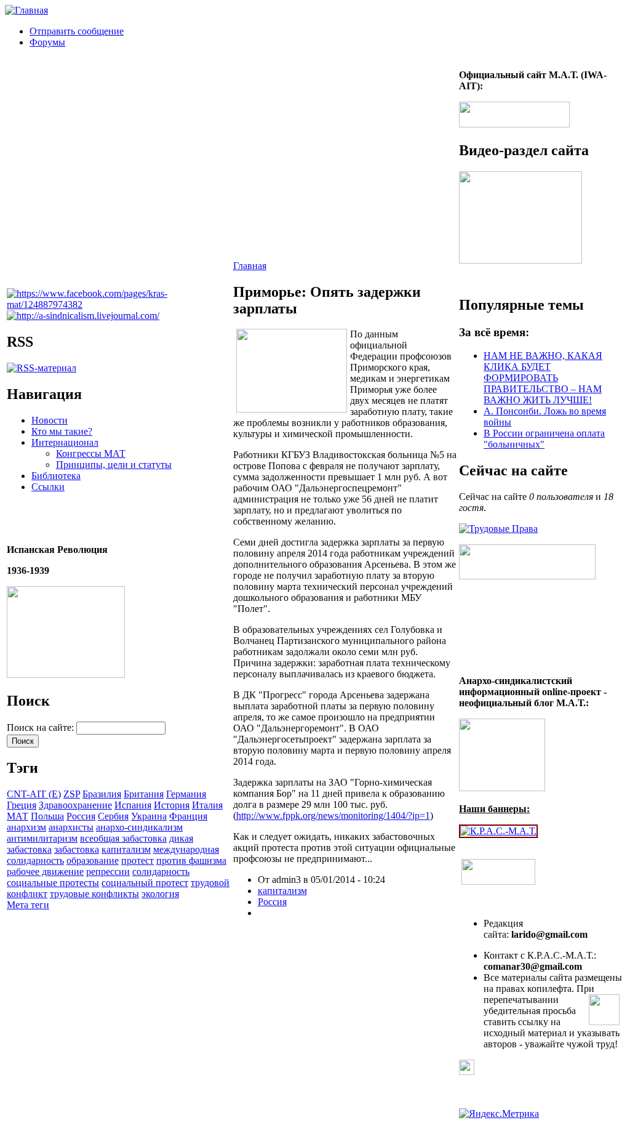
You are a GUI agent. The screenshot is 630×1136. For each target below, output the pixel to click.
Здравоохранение (75, 805)
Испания (132, 805)
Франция (188, 816)
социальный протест (145, 882)
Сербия (113, 816)
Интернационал (64, 442)
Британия (144, 794)
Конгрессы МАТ (91, 453)
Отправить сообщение (77, 31)
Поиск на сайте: (41, 727)
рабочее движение (45, 871)
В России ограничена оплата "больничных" (544, 438)
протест (137, 860)
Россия (80, 816)
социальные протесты (53, 882)
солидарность (160, 871)
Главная (249, 265)
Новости (49, 420)
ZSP (71, 794)
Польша (47, 816)
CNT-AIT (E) (34, 794)
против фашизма (191, 860)
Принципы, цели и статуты (114, 464)
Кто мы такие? (61, 431)
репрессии (108, 871)
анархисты (71, 827)
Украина (149, 816)
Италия (207, 805)
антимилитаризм (42, 838)
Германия (186, 794)
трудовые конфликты (94, 893)
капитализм (126, 849)
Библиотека (56, 475)
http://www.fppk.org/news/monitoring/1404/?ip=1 (333, 815)
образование (92, 860)
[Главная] (26, 10)
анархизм (26, 827)
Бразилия (101, 794)
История (171, 805)
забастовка (76, 849)
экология (160, 893)
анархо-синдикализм (139, 827)
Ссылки (48, 486)
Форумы (47, 42)
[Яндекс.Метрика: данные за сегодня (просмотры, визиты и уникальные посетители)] (499, 1113)
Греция (21, 805)
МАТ (17, 816)
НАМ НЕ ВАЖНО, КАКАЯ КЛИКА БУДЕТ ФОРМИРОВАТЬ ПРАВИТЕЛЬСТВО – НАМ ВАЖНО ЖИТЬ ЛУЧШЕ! (543, 377)
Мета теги (28, 905)
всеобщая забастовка (123, 838)
